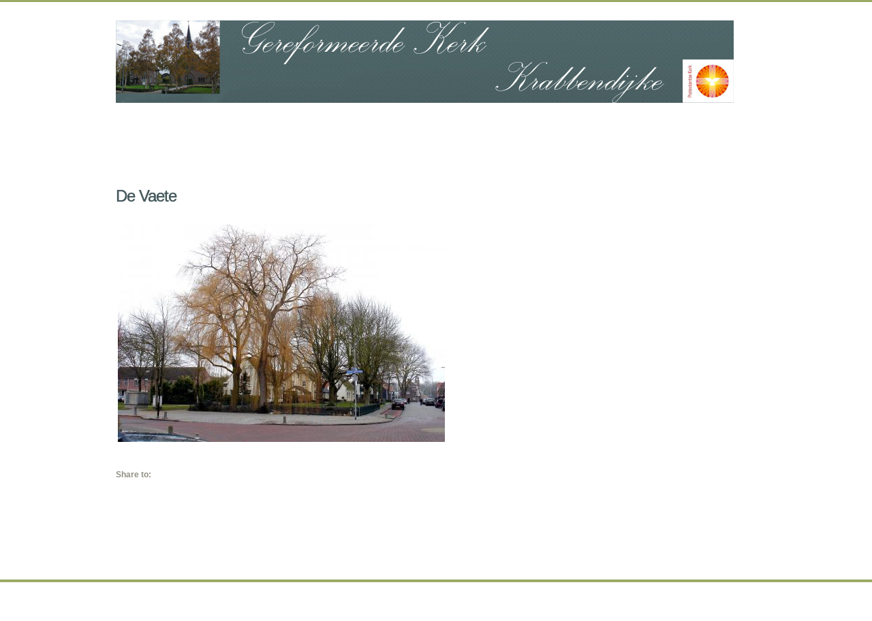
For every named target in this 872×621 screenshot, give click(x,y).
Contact (715, 123)
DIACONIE (341, 124)
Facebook (160, 473)
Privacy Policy (506, 603)
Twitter (174, 473)
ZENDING (520, 124)
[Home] (425, 61)
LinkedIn (188, 473)
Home (170, 123)
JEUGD (431, 124)
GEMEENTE (241, 124)
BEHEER (612, 124)
